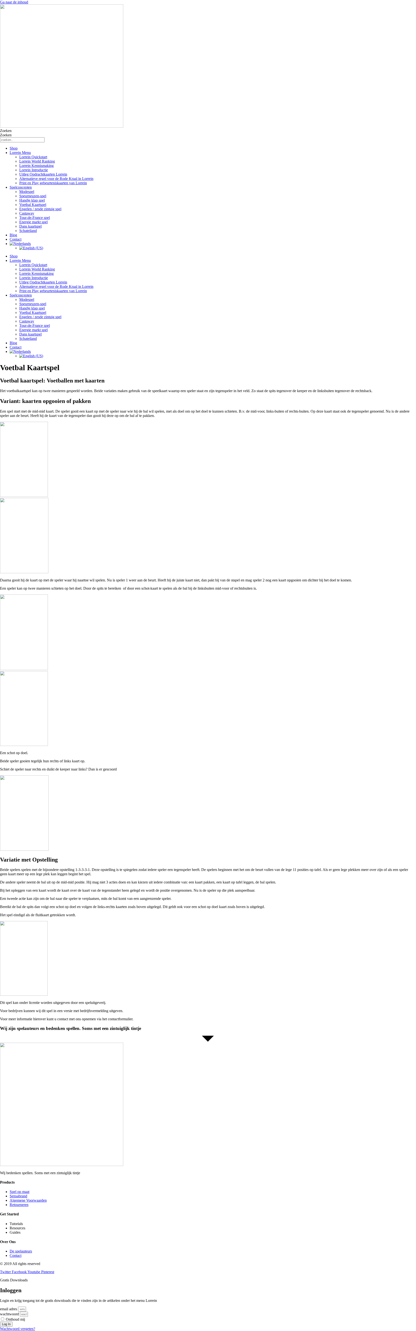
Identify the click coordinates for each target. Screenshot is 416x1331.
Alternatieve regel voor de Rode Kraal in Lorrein (56, 179)
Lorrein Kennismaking (36, 166)
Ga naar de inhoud (14, 2)
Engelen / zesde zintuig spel (40, 209)
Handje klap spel (32, 200)
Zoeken (6, 131)
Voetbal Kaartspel (32, 205)
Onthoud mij (15, 1319)
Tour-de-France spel (34, 218)
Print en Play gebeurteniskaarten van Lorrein (53, 183)
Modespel (26, 192)
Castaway (26, 213)
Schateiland (28, 231)
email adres (8, 1309)
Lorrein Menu (20, 153)
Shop (14, 148)
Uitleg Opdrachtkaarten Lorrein (43, 174)
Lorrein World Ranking (37, 161)
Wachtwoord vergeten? (17, 1329)
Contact (15, 239)
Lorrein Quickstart (33, 157)
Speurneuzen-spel (32, 196)
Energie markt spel (33, 222)
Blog (13, 235)
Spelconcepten (21, 187)
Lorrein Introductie (33, 170)
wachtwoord (9, 1314)
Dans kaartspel (30, 226)
